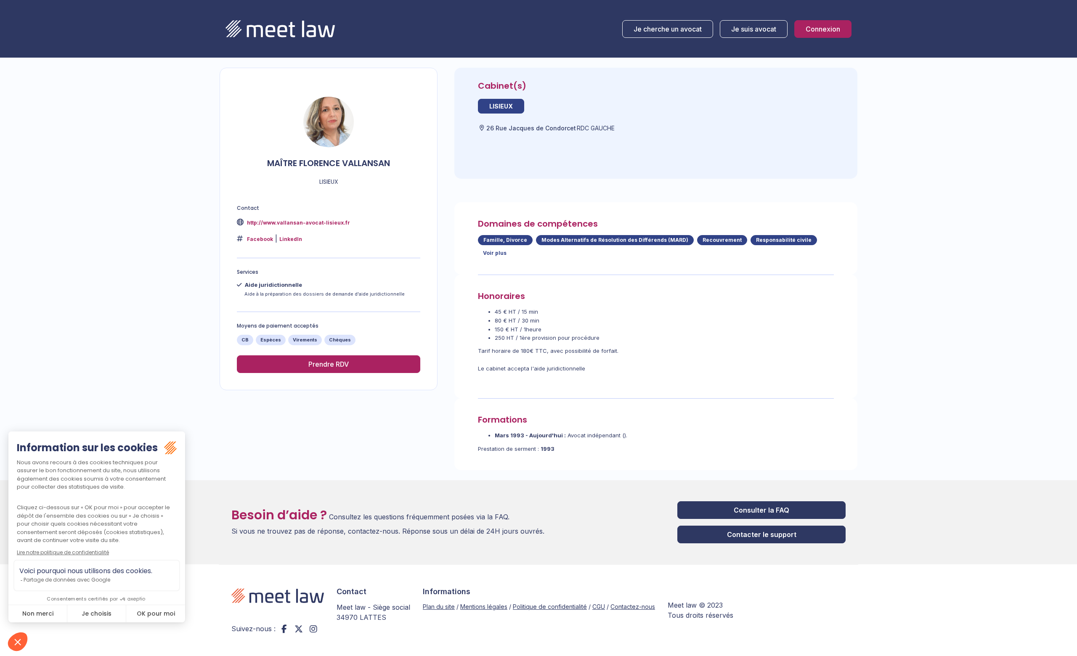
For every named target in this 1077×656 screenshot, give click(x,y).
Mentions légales (483, 606)
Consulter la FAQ (761, 510)
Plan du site (439, 606)
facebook (284, 628)
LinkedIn (290, 239)
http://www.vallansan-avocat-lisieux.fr (298, 223)
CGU (598, 606)
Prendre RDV (328, 364)
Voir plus (495, 253)
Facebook (260, 239)
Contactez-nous (632, 606)
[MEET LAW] (280, 29)
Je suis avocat (753, 29)
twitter (298, 628)
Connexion (823, 29)
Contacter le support (761, 534)
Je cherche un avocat (668, 29)
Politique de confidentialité (550, 606)
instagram (313, 628)
